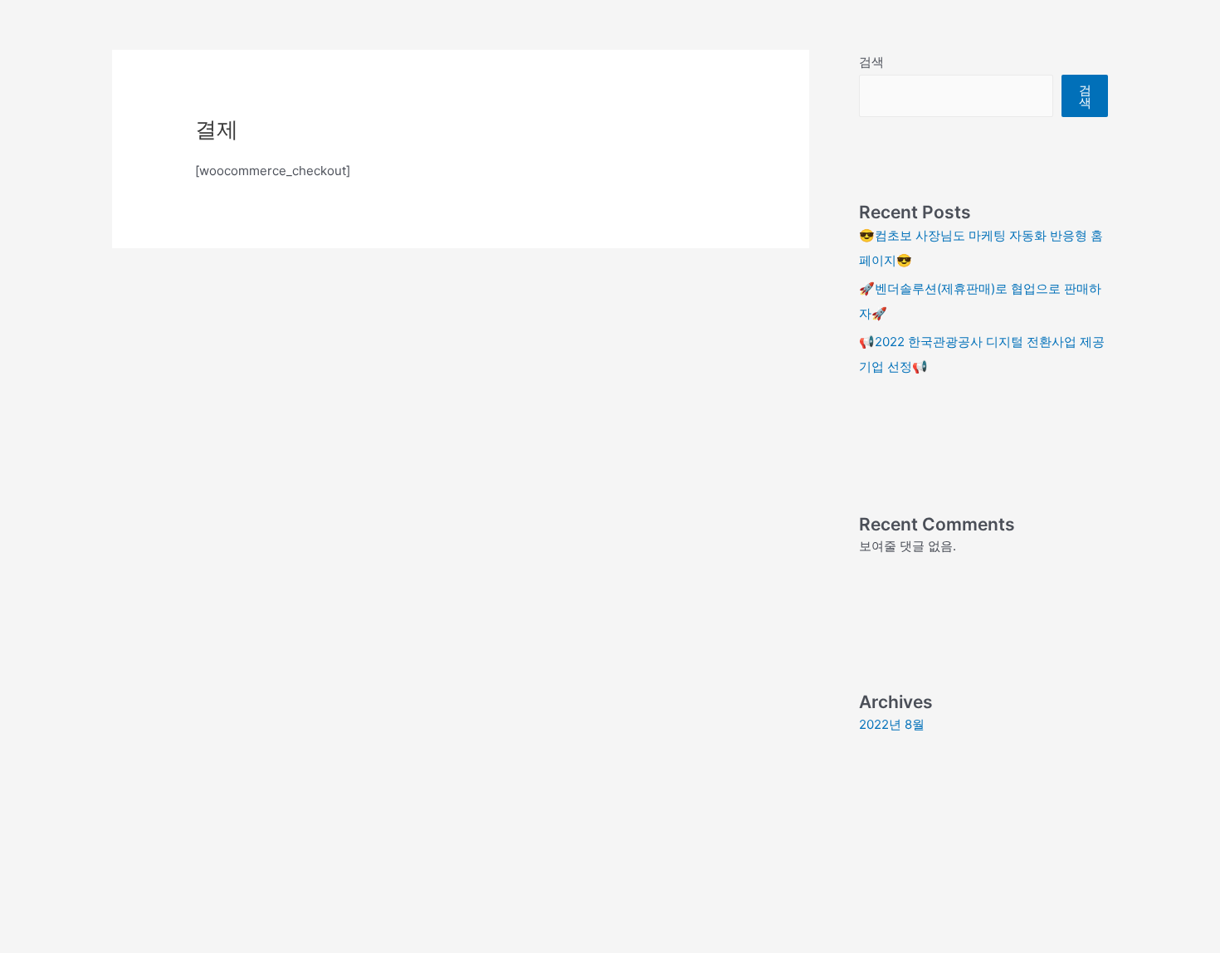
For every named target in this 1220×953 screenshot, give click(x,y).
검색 (871, 62)
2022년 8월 (892, 724)
